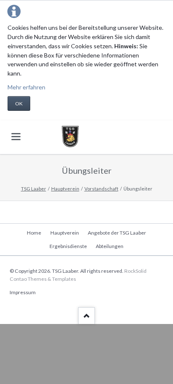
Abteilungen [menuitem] (109, 246)
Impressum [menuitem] (23, 292)
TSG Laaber (33, 188)
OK (19, 103)
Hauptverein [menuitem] (64, 233)
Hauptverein (65, 188)
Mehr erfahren (26, 87)
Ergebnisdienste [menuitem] (68, 246)
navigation (16, 136)
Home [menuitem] (34, 233)
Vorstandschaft (101, 188)
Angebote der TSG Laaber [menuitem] (117, 233)
